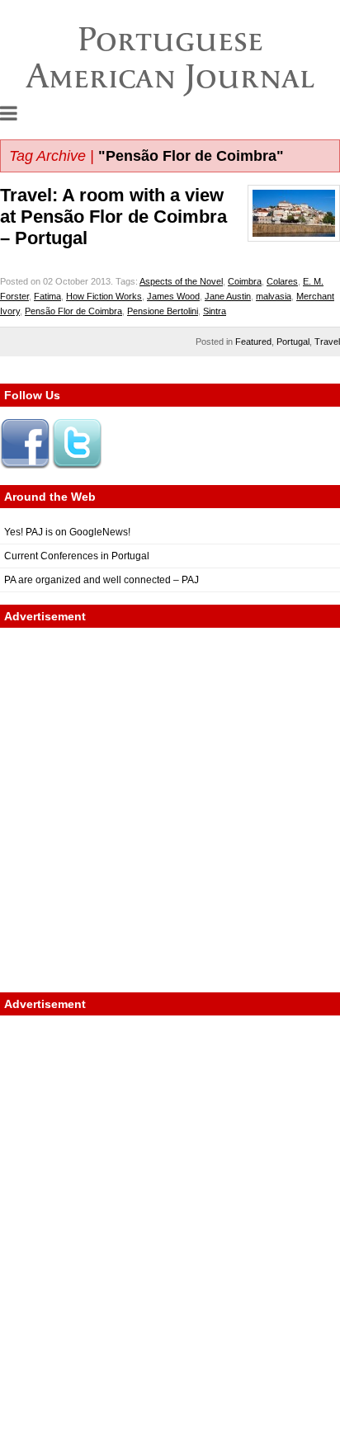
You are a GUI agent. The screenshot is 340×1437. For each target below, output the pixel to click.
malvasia (273, 296)
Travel (327, 341)
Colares (282, 281)
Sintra (214, 311)
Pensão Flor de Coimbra (73, 311)
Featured (253, 341)
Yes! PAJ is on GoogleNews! (67, 532)
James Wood (173, 296)
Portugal (292, 341)
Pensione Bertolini (162, 311)
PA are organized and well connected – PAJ (101, 580)
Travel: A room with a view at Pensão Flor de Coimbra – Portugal (113, 216)
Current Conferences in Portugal (76, 556)
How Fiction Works (104, 296)
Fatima (47, 296)
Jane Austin (228, 296)
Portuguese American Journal (170, 57)
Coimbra (245, 281)
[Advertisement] (170, 810)
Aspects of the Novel (181, 281)
